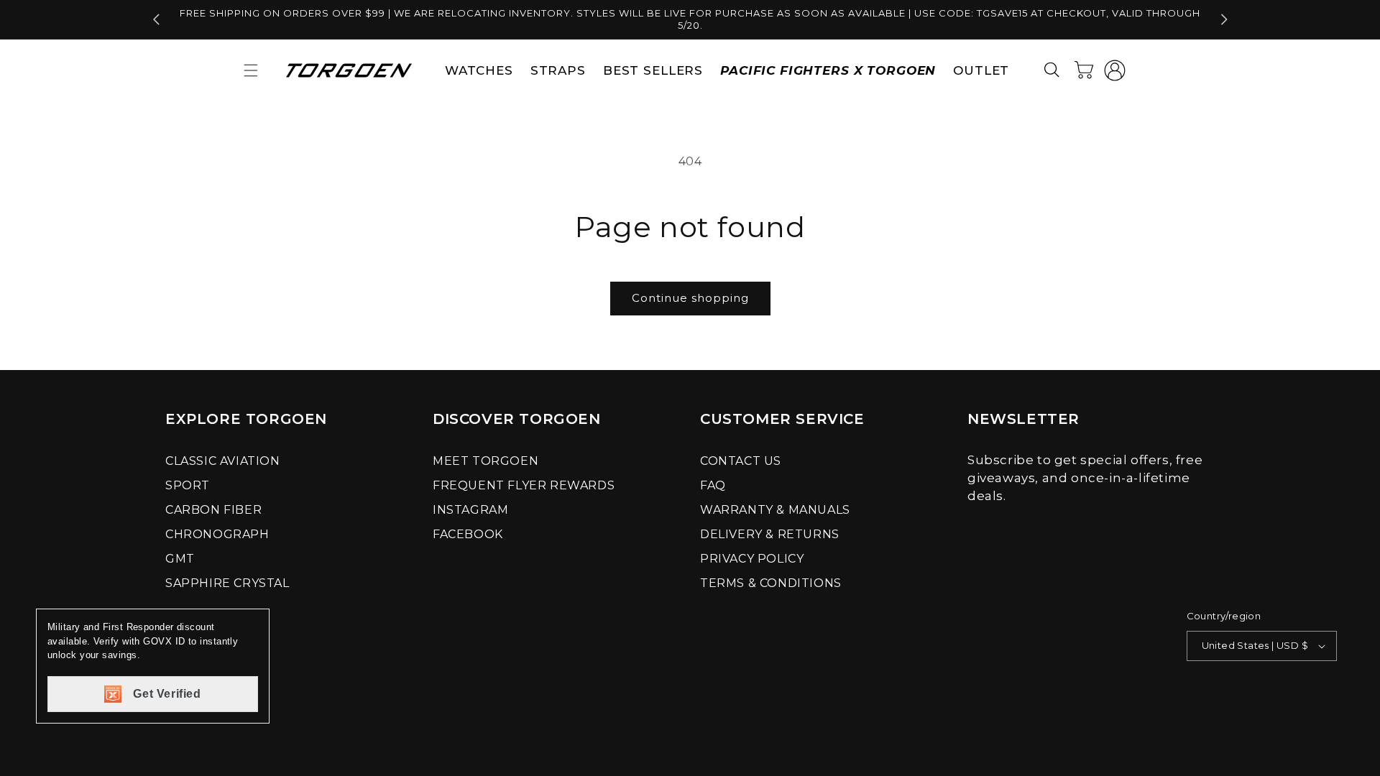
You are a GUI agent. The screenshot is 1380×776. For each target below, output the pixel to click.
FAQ (713, 485)
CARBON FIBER (213, 510)
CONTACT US (740, 461)
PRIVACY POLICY (752, 558)
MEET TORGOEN (485, 461)
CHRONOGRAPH (217, 534)
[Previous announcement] (156, 19)
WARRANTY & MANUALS (775, 510)
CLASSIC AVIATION (222, 461)
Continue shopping (690, 298)
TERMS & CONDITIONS (771, 583)
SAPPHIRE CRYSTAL (227, 583)
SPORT (187, 485)
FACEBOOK (468, 534)
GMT (180, 558)
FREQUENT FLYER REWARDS (524, 485)
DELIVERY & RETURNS (770, 534)
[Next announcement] (1224, 19)
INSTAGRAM (470, 510)
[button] (251, 70)
